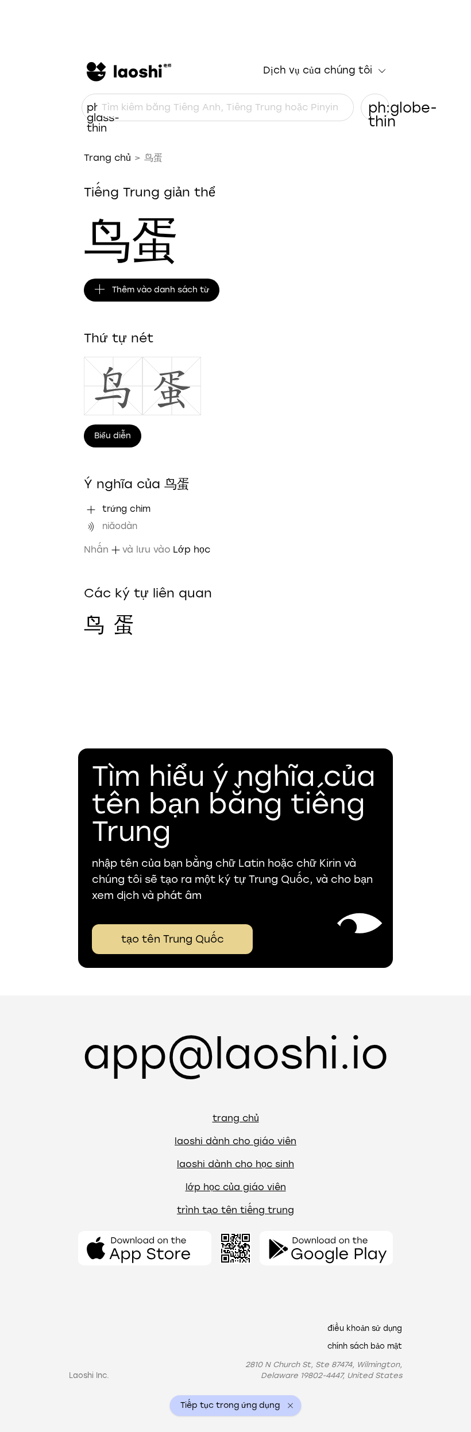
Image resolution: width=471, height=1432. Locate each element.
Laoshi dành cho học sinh (235, 1164)
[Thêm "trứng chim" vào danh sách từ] (91, 509)
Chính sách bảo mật (364, 1346)
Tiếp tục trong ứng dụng (230, 1406)
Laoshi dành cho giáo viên (235, 1141)
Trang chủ (107, 157)
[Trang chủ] (127, 70)
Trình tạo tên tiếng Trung (235, 1210)
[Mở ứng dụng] (145, 1248)
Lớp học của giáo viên (236, 1187)
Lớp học (191, 549)
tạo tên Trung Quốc (172, 939)
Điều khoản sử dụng (364, 1328)
